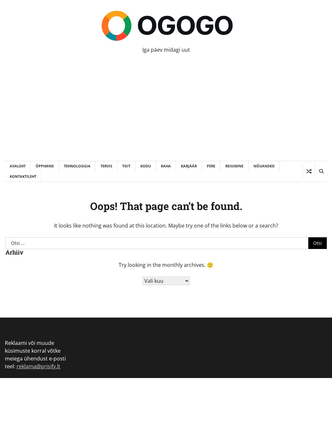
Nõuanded (264, 165)
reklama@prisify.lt (38, 366)
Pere (211, 165)
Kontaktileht (23, 176)
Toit (126, 165)
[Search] (321, 171)
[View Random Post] (309, 171)
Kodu (145, 165)
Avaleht (18, 165)
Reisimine (234, 165)
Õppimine (45, 165)
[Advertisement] (166, 112)
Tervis (106, 165)
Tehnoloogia (77, 165)
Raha (166, 165)
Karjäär (189, 165)
